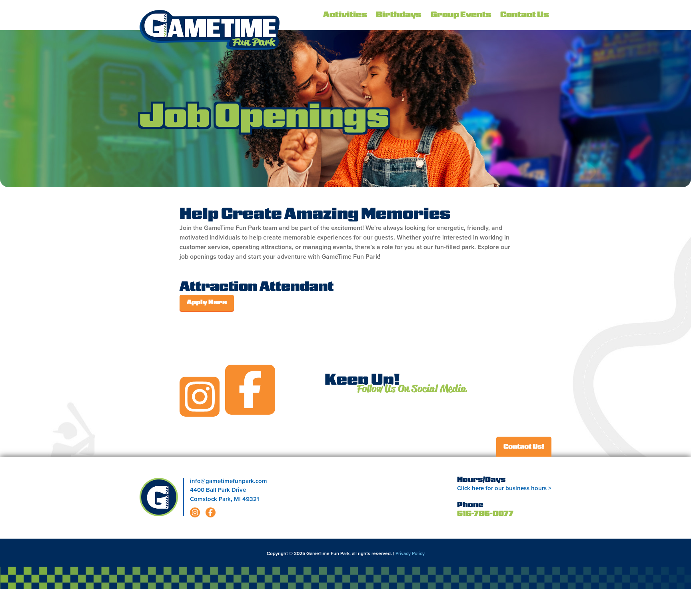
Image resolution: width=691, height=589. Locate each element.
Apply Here (207, 302)
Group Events (461, 15)
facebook (250, 390)
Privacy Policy (410, 553)
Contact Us (524, 15)
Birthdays (398, 15)
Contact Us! (523, 447)
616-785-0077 (485, 514)
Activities (345, 15)
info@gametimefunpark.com (228, 481)
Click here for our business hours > (504, 488)
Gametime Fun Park (210, 30)
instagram (200, 397)
